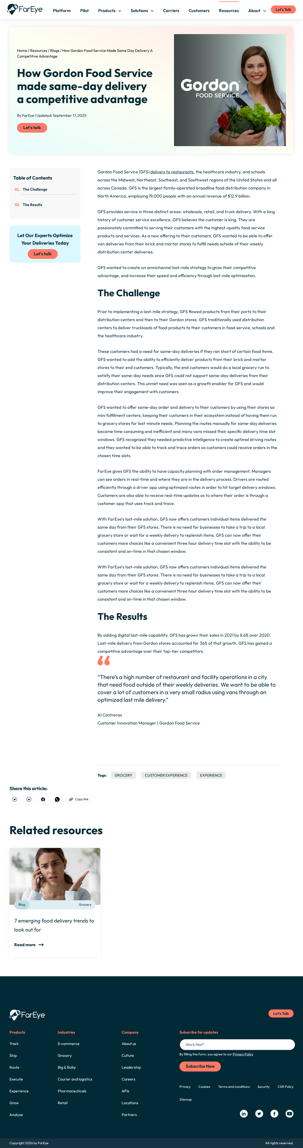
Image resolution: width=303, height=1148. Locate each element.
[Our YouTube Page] (289, 1114)
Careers (128, 1079)
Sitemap (185, 1099)
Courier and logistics (75, 1079)
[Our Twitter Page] (259, 1114)
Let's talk (32, 127)
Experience (211, 775)
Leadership (131, 1067)
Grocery (123, 775)
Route (14, 1067)
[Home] (25, 9)
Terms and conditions (234, 1087)
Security (264, 1087)
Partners (129, 1114)
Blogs (54, 50)
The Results (32, 204)
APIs (125, 1091)
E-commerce (69, 1043)
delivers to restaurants (172, 172)
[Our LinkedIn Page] (244, 1114)
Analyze (16, 1114)
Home (22, 50)
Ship (13, 1055)
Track (14, 1043)
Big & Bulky (67, 1067)
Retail (63, 1102)
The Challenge (35, 189)
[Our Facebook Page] (274, 1114)
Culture (128, 1055)
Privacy (185, 1087)
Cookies (204, 1087)
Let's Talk (283, 9)
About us (129, 1043)
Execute (16, 1079)
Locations (130, 1102)
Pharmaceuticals (72, 1091)
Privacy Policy (243, 1054)
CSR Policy (286, 1087)
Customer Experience (166, 775)
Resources (38, 50)
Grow (14, 1102)
